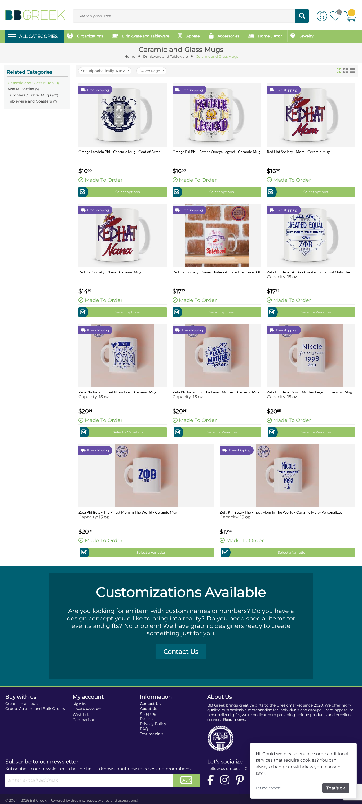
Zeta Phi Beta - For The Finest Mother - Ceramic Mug (216, 392)
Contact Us (181, 651)
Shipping (148, 713)
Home (129, 56)
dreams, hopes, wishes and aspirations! (104, 800)
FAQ (144, 728)
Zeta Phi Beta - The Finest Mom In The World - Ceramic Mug (127, 512)
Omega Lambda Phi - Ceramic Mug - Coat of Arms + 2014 (120, 151)
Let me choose (268, 788)
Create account (87, 709)
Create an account (22, 703)
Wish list (81, 714)
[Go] (186, 780)
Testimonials (151, 733)
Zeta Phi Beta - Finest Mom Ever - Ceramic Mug (117, 392)
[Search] (302, 16)
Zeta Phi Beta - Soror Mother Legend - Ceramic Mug (309, 392)
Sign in (79, 703)
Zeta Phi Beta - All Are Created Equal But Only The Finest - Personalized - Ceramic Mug (308, 272)
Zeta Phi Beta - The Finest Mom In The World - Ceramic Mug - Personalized (281, 512)
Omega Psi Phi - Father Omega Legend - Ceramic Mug (216, 151)
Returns (147, 718)
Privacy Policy (153, 723)
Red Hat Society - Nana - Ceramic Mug (109, 272)
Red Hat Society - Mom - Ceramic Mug (298, 151)
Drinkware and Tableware (165, 56)
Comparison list (87, 719)
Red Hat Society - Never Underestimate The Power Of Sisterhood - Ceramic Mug (216, 272)
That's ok (335, 787)
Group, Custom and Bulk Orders (35, 708)
